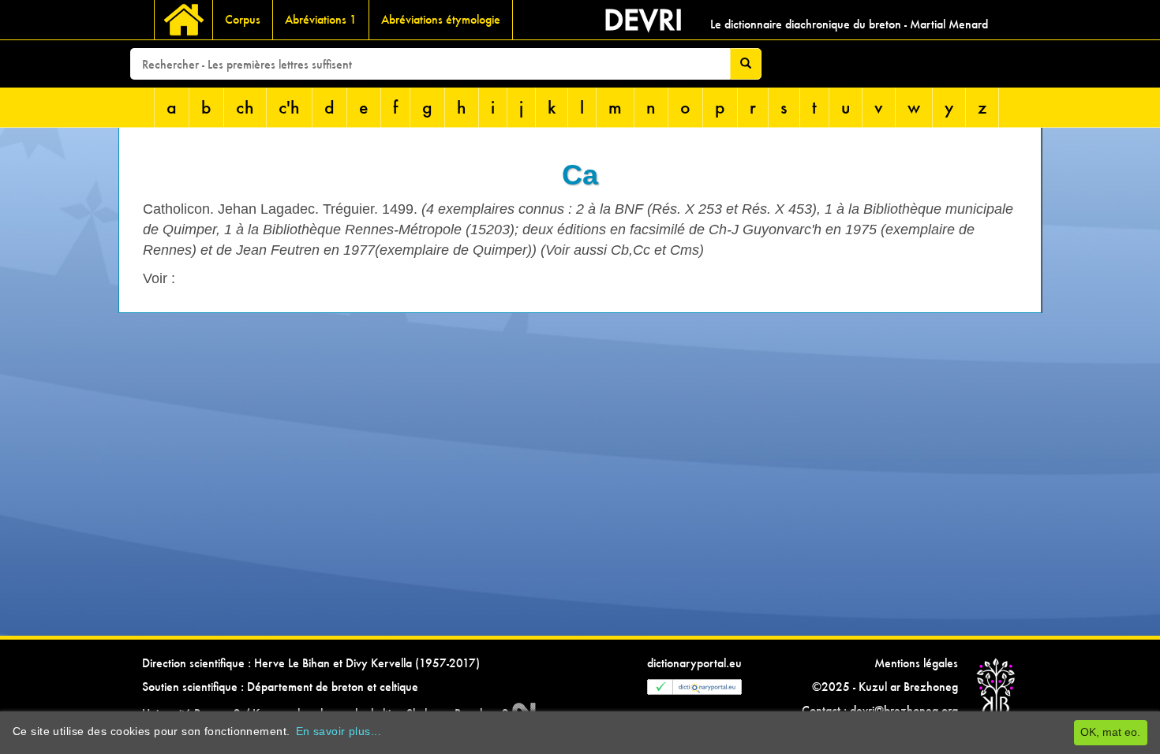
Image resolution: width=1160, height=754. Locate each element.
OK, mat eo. (1110, 732)
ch (245, 107)
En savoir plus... (338, 731)
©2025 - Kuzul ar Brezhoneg (885, 686)
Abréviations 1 (321, 19)
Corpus (242, 19)
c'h (289, 107)
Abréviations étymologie (440, 19)
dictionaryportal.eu (694, 662)
